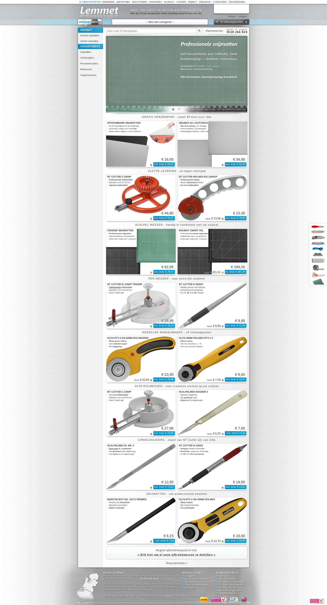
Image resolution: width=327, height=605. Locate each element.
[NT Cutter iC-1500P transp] (141, 305)
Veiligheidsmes (237, 2)
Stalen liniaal (193, 596)
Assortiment (90, 46)
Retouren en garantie (230, 590)
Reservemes (155, 2)
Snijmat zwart (128, 596)
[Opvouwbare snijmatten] (141, 144)
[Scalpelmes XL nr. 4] (141, 466)
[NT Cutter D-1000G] (212, 466)
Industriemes (139, 2)
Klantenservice (214, 30)
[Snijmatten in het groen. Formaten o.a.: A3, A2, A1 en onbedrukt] (176, 105)
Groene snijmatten (89, 35)
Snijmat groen (111, 596)
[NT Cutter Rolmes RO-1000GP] (212, 198)
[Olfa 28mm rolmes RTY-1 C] (212, 359)
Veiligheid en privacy (230, 587)
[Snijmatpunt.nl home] (90, 23)
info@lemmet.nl (227, 593)
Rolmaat (169, 2)
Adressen (189, 587)
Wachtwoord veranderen (198, 582)
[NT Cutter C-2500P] (141, 198)
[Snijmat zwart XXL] (212, 251)
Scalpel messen (88, 75)
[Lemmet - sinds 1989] (99, 10)
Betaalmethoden (228, 579)
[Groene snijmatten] (141, 251)
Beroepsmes (123, 2)
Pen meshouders (89, 63)
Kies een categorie (160, 21)
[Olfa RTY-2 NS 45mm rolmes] (212, 520)
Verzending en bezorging (232, 582)
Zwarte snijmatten (89, 41)
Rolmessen (86, 69)
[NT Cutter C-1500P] (141, 413)
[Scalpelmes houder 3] (212, 413)
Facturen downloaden (197, 585)
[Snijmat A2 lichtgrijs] (212, 144)
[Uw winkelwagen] (231, 8)
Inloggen (243, 16)
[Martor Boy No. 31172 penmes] (141, 520)
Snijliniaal (205, 2)
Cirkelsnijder (144, 596)
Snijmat (192, 2)
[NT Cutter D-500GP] (212, 305)
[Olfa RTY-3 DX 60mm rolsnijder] (141, 359)
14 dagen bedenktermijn (232, 585)
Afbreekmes (108, 2)
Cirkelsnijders (87, 57)
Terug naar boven (175, 562)
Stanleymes (220, 2)
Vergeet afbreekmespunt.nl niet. (176, 552)
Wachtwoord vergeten (197, 579)
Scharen (181, 2)
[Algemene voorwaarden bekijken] (149, 601)
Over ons (224, 576)
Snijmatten (85, 51)
